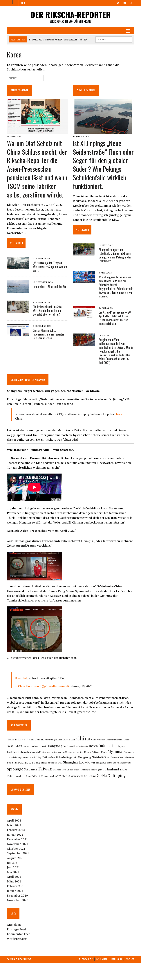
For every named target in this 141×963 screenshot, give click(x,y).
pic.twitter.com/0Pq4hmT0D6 (46, 678)
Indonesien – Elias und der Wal (50, 286)
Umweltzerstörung (23, 776)
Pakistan (12, 762)
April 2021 (14, 877)
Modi (104, 752)
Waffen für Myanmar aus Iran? (45, 776)
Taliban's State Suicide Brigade (66, 769)
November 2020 (17, 900)
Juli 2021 (13, 863)
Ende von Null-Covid (35, 746)
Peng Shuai (40, 762)
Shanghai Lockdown (79, 762)
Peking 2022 (25, 762)
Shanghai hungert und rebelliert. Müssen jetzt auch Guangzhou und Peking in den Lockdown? (115, 255)
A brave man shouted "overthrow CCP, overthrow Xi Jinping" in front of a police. (65, 414)
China (19, 418)
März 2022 (14, 825)
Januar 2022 (15, 834)
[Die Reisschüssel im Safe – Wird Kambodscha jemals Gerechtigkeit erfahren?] (18, 310)
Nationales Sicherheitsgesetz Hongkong (66, 757)
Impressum (116, 959)
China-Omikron (98, 739)
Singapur (101, 762)
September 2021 (18, 853)
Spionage (15, 769)
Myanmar (116, 751)
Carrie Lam (69, 739)
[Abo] (131, 2)
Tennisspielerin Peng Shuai (92, 769)
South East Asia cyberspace (119, 762)
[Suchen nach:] (25, 78)
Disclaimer (101, 959)
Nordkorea (99, 757)
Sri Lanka (30, 769)
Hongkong (55, 746)
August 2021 (15, 858)
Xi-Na (102, 775)
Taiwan (45, 769)
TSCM (123, 769)
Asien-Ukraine (35, 739)
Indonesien (108, 745)
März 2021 (14, 881)
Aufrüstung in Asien (53, 739)
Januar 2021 (15, 891)
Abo (23, 2)
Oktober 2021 (16, 849)
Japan (121, 746)
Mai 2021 (13, 872)
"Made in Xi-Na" (16, 739)
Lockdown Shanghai (19, 752)
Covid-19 (16, 746)
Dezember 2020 (17, 895)
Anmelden (14, 925)
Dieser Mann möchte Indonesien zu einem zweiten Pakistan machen (48, 334)
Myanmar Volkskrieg (32, 757)
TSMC (10, 776)
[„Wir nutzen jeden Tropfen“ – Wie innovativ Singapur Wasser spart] (18, 266)
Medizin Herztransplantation (44, 752)
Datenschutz (86, 959)
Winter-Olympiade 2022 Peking (77, 776)
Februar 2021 (16, 886)
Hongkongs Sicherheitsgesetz (75, 746)
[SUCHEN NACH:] (113, 39)
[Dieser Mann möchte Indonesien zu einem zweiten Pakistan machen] (18, 334)
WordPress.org (17, 939)
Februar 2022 (16, 830)
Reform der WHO (55, 762)
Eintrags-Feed (16, 929)
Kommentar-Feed (18, 934)
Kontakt (130, 959)
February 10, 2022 (81, 686)
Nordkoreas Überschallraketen (120, 757)
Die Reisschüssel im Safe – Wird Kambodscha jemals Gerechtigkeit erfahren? (48, 311)
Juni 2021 (13, 867)
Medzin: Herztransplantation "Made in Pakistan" (79, 752)
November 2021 (17, 844)
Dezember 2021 (17, 839)
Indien (93, 746)
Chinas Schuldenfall (114, 739)
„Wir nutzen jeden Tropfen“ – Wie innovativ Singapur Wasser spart (50, 267)
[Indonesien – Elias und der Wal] (18, 290)
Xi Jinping (117, 775)
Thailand (112, 769)
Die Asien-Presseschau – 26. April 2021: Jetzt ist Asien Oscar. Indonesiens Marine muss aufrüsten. (115, 318)
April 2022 (14, 820)
